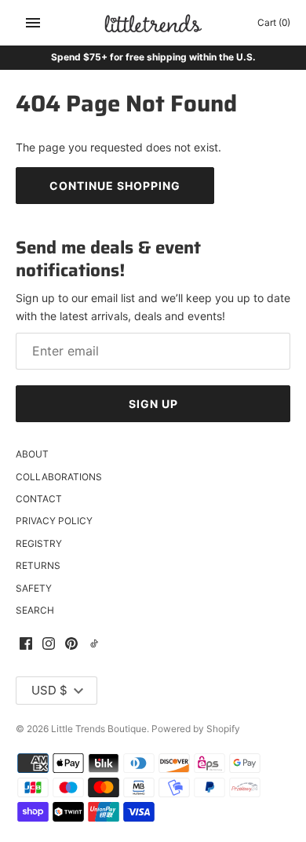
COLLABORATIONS (59, 477)
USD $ (49, 690)
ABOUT (32, 454)
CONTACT (39, 499)
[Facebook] (26, 644)
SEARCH (35, 610)
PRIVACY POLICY (54, 521)
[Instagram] (48, 644)
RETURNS (38, 565)
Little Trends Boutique (99, 728)
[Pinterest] (71, 644)
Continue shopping (114, 185)
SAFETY (34, 588)
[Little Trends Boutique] (153, 23)
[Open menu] (33, 22)
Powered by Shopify (195, 728)
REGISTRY (39, 543)
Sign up (153, 403)
